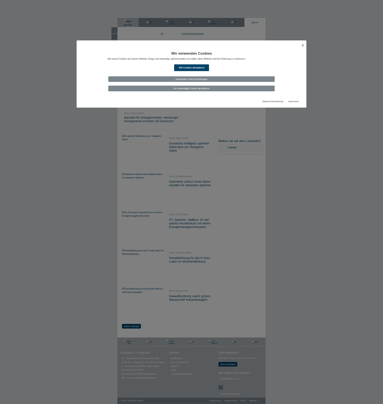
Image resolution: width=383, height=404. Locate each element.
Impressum (293, 101)
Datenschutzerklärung (272, 101)
